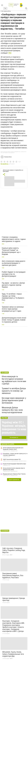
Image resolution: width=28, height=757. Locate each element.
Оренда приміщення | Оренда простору (13, 599)
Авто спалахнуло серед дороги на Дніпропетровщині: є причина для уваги (13, 263)
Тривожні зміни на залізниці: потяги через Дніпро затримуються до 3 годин (13, 309)
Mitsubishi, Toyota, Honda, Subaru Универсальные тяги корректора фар (13, 654)
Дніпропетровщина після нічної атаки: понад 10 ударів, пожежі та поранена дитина (14, 320)
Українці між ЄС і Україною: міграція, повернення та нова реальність (14, 427)
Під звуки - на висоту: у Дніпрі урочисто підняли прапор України (13, 285)
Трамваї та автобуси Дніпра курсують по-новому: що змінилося (14, 390)
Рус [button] (5, 8)
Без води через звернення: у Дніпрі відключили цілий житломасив (14, 400)
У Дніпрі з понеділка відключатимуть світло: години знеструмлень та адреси (14, 239)
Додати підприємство (14, 479)
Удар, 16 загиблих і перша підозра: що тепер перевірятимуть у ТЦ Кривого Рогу (13, 297)
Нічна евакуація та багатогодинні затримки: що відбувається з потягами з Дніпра (14, 380)
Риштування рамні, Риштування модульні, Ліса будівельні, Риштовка (12, 575)
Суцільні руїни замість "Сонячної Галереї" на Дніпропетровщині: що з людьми (11, 251)
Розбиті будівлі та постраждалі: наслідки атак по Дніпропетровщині (14, 274)
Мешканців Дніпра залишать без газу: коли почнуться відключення (12, 410)
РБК (9, 53)
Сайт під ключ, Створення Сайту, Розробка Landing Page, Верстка (13, 550)
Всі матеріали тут (14, 437)
